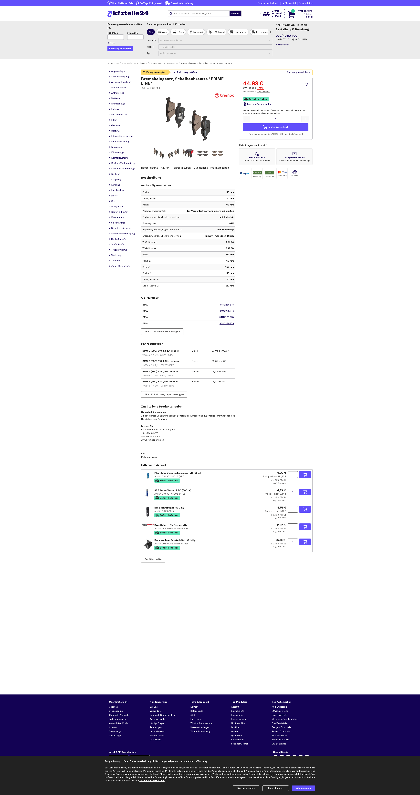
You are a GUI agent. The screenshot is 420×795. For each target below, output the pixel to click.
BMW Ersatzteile (280, 711)
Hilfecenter (283, 44)
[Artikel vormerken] (306, 84)
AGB (192, 715)
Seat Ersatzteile (279, 735)
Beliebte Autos (157, 735)
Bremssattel (237, 715)
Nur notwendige (246, 788)
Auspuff (235, 706)
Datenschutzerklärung (152, 780)
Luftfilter (235, 727)
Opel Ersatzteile (280, 723)
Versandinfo (156, 711)
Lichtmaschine (238, 723)
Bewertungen (115, 731)
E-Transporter (263, 32)
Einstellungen (275, 788)
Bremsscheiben (238, 719)
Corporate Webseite (119, 715)
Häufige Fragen (157, 723)
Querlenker (236, 735)
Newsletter (307, 3)
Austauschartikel (158, 719)
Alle (151, 32)
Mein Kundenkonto (270, 3)
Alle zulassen (303, 788)
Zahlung (154, 706)
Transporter (240, 32)
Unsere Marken (157, 731)
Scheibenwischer (239, 743)
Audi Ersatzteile (279, 706)
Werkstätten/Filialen (119, 723)
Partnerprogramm (117, 719)
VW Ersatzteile (279, 743)
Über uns (113, 706)
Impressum (195, 719)
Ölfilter (234, 731)
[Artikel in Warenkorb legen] (305, 474)
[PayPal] (244, 173)
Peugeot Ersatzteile (281, 727)
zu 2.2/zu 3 (132, 32)
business (116, 711)
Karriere (113, 727)
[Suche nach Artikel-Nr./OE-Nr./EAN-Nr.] (235, 13)
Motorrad (198, 32)
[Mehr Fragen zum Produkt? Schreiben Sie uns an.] (294, 156)
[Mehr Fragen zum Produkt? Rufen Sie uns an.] (257, 156)
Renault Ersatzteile (281, 731)
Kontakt (194, 706)
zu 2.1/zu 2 (112, 32)
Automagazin (156, 727)
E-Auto (180, 32)
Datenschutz (196, 711)
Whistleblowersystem (201, 723)
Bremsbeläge (237, 711)
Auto (164, 32)
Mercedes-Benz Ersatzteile (285, 719)
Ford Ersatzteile (279, 715)
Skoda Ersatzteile (280, 739)
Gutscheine (155, 739)
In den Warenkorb (278, 127)
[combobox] (199, 13)
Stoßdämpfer (237, 739)
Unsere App (115, 735)
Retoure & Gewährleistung (162, 715)
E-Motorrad (218, 32)
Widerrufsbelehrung (200, 731)
